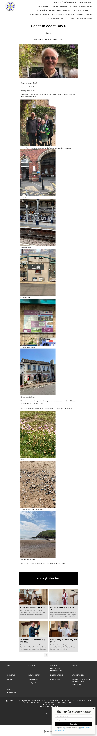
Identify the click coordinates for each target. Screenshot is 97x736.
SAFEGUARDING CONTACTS (38, 14)
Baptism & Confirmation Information (61, 14)
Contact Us (11, 675)
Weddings (79, 14)
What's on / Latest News (67, 2)
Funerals (88, 14)
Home (55, 2)
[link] (68, 2)
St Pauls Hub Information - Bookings (61, 18)
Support (75, 665)
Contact (48, 713)
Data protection (34, 675)
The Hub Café (40, 10)
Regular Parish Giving (84, 18)
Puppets (10, 679)
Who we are (32, 665)
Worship (10, 689)
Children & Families (56, 675)
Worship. (73, 6)
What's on (53, 665)
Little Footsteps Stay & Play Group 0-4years (62, 10)
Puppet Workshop (85, 2)
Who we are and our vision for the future (52, 6)
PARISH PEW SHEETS (78, 675)
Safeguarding (85, 10)
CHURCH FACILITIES (85, 6)
